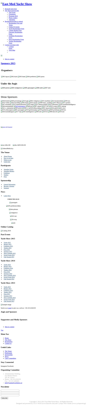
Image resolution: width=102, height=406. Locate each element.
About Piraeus (8, 156)
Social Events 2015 (9, 255)
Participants (8, 353)
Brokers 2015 (7, 244)
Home (7, 338)
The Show (8, 340)
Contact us (8, 343)
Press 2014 (7, 272)
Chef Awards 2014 (9, 279)
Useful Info (7, 162)
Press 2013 (7, 294)
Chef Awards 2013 (9, 301)
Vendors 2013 (7, 292)
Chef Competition (10, 358)
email (9, 308)
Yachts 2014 (7, 264)
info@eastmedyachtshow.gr (13, 383)
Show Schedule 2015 (10, 253)
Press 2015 (7, 250)
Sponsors (6, 188)
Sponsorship (9, 355)
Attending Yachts (8, 169)
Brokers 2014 (7, 266)
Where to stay (8, 160)
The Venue (8, 351)
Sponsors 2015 (8, 63)
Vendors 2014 (7, 270)
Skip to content (9, 59)
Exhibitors (7, 173)
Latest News (7, 196)
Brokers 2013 (7, 288)
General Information (9, 184)
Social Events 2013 (9, 299)
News (6, 356)
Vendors (6, 175)
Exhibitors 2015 (8, 246)
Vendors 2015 (7, 248)
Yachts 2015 (7, 242)
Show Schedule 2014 (10, 275)
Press (5, 176)
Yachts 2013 (7, 287)
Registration (8, 341)
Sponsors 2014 (8, 273)
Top (2, 330)
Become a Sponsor (9, 186)
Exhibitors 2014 (8, 268)
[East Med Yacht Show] (16, 4)
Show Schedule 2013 (10, 297)
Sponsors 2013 (8, 296)
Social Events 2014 (9, 277)
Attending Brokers (9, 171)
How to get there (8, 158)
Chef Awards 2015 (9, 257)
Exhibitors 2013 (8, 290)
